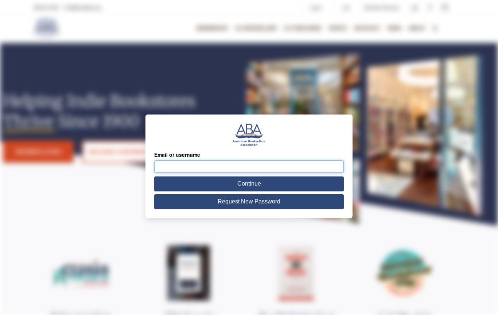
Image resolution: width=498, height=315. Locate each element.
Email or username (177, 154)
